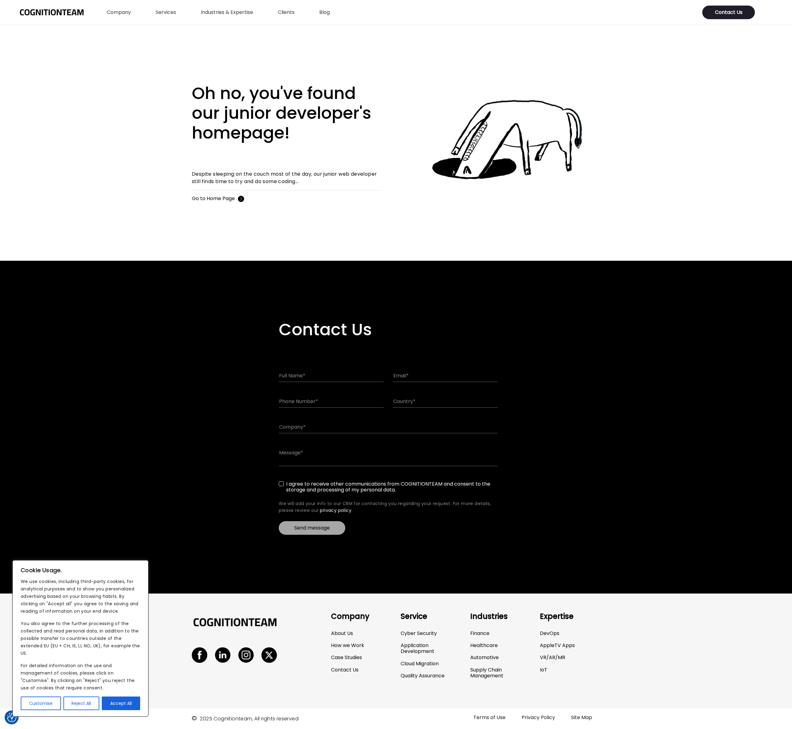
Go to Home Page (213, 198)
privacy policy (335, 510)
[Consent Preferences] (11, 717)
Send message (312, 527)
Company (119, 12)
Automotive (484, 657)
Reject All (81, 703)
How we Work (347, 645)
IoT (543, 670)
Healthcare (484, 645)
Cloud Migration (420, 664)
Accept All (121, 703)
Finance (479, 633)
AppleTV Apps (557, 645)
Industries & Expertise (227, 12)
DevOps (549, 633)
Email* (401, 375)
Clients (286, 12)
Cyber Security (419, 633)
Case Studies (346, 657)
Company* (292, 427)
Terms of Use (489, 717)
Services (166, 12)
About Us (342, 633)
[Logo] (52, 12)
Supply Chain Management (486, 673)
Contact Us (728, 12)
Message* (291, 452)
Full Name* (292, 375)
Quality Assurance (423, 676)
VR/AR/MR (552, 657)
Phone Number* (298, 401)
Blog (324, 12)
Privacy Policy (538, 717)
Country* (404, 401)
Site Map (581, 717)
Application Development (417, 648)
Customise (41, 703)
